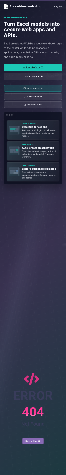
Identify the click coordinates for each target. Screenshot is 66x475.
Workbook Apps (34, 88)
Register (58, 6)
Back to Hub (31, 441)
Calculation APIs (34, 96)
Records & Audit (34, 104)
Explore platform (31, 67)
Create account (31, 76)
